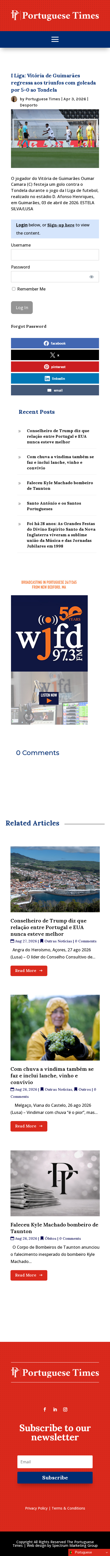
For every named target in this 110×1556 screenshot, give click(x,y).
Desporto (28, 105)
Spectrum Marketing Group (75, 1545)
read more (25, 970)
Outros (85, 1089)
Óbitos (50, 1238)
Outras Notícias (58, 941)
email (58, 390)
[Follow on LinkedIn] (55, 1409)
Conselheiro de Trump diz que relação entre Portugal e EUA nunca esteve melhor (48, 927)
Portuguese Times (42, 98)
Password (20, 267)
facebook (58, 343)
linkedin (58, 378)
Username (21, 245)
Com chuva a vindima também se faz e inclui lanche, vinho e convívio (52, 1075)
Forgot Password (28, 326)
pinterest (58, 366)
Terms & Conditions (68, 1508)
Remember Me (31, 289)
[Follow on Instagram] (65, 1409)
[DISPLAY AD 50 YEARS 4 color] (49, 723)
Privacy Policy (36, 1508)
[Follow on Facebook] (45, 1409)
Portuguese (83, 1552)
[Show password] (91, 276)
